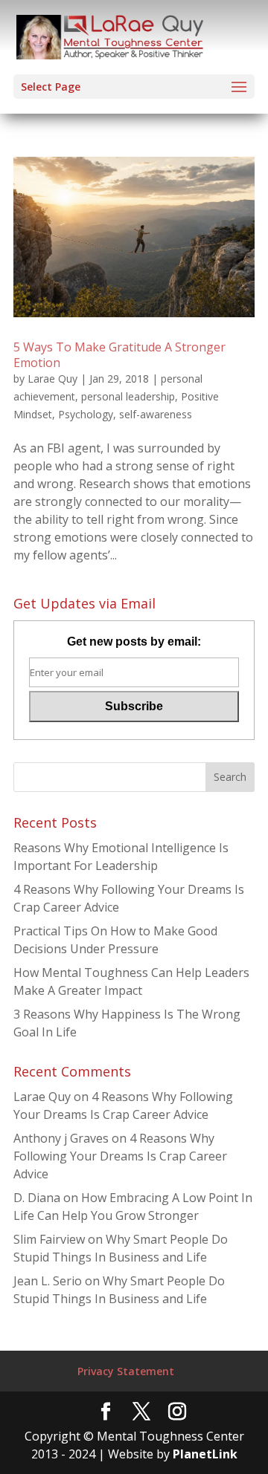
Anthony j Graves (61, 1138)
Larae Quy (52, 378)
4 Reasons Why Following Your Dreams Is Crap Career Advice (120, 1156)
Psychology (85, 414)
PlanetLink (205, 1454)
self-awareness (155, 414)
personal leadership (128, 396)
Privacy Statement (125, 1371)
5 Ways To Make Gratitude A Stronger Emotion (119, 355)
